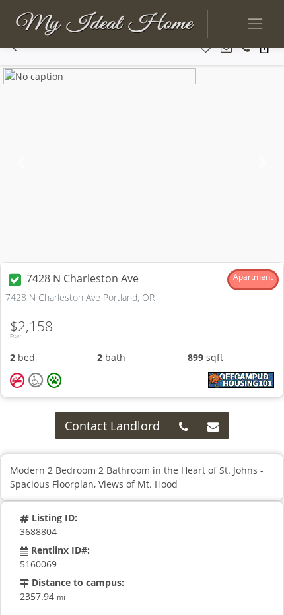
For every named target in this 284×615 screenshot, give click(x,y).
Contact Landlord (112, 426)
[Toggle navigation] (255, 23)
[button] (14, 48)
